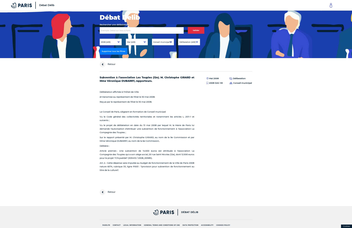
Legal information (132, 225)
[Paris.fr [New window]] (136, 212)
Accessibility (207, 225)
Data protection (190, 225)
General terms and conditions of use (162, 225)
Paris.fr (106, 225)
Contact (117, 225)
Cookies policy (223, 225)
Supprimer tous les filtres (113, 51)
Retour (111, 64)
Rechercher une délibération (114, 25)
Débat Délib (189, 212)
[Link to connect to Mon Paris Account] (331, 5)
